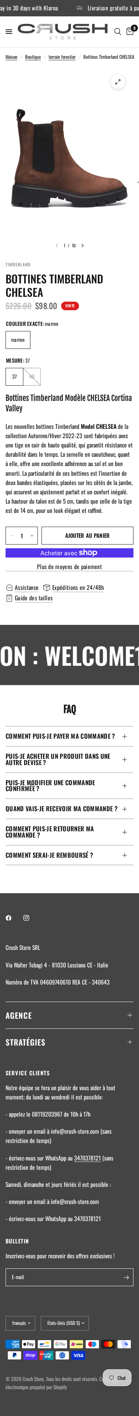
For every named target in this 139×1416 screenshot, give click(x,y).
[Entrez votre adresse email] (126, 1277)
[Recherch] (118, 31)
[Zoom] (118, 82)
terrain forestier (62, 56)
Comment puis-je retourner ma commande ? (50, 831)
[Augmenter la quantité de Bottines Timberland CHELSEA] (31, 535)
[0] (128, 31)
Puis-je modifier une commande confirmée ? (50, 785)
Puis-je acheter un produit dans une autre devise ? (58, 759)
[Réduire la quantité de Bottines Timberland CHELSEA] (11, 535)
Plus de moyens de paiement (69, 566)
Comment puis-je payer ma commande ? (60, 736)
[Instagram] (31, 918)
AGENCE (19, 1015)
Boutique (33, 56)
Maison (11, 56)
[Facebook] (14, 918)
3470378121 (87, 1157)
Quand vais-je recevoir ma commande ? (62, 808)
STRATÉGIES (26, 1042)
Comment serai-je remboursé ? (49, 855)
